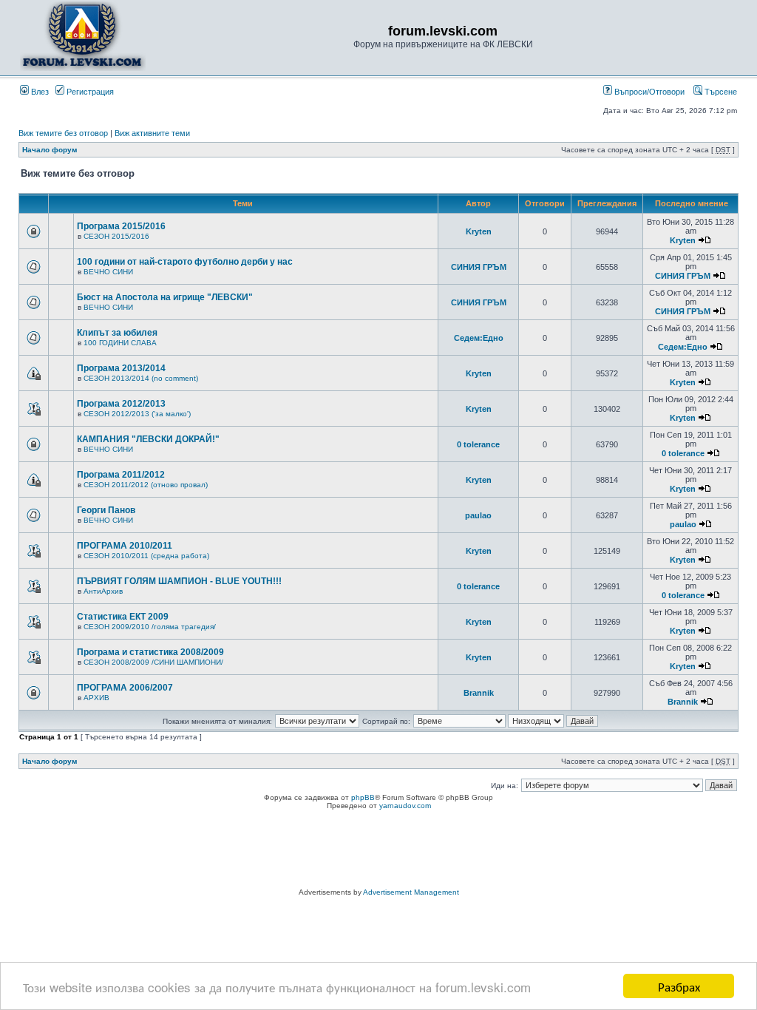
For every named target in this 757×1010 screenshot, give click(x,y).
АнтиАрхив (103, 591)
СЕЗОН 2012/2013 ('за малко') (137, 414)
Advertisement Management (411, 892)
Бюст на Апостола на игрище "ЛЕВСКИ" (165, 297)
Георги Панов (106, 510)
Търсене (719, 91)
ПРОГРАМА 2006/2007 (125, 687)
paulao (478, 515)
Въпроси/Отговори (648, 91)
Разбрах (679, 986)
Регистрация (89, 91)
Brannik (479, 692)
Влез (39, 91)
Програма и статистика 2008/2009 (150, 652)
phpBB (363, 797)
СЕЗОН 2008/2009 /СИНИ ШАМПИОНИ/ (153, 662)
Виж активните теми (152, 133)
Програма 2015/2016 (121, 226)
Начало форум (49, 150)
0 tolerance (478, 444)
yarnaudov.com (405, 805)
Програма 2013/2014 (121, 368)
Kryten (479, 231)
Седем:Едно (478, 337)
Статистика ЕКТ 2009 (123, 616)
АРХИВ (96, 698)
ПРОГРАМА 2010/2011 (124, 545)
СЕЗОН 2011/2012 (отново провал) (146, 485)
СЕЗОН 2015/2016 (116, 236)
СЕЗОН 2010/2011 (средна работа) (146, 556)
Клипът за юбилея (117, 333)
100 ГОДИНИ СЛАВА (120, 343)
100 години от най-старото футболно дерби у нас (185, 262)
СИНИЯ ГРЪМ (478, 266)
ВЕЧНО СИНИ (108, 272)
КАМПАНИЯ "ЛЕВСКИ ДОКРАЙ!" (148, 439)
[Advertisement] (378, 851)
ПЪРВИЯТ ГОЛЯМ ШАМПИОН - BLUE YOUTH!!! (179, 581)
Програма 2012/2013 (121, 404)
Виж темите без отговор (63, 133)
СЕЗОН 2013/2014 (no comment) (141, 378)
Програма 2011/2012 (121, 475)
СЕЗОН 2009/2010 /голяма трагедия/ (150, 627)
